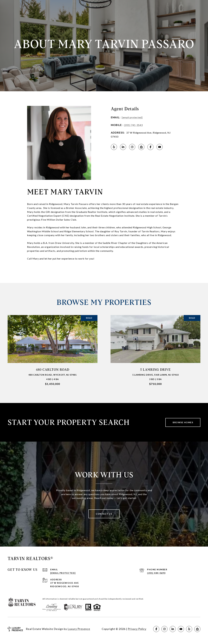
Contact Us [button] (104, 513)
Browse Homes (183, 422)
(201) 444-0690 (156, 573)
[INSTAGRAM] (132, 147)
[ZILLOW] (141, 147)
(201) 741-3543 (133, 125)
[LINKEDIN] (123, 147)
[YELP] (114, 147)
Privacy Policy (137, 629)
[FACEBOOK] (150, 147)
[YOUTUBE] (160, 147)
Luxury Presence (79, 629)
